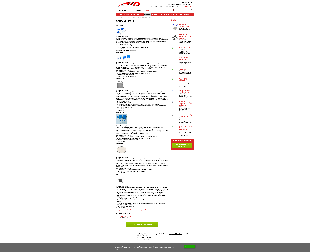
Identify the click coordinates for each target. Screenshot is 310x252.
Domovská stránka (120, 17)
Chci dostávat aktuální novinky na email (182, 145)
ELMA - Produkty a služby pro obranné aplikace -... (185, 103)
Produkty (128, 17)
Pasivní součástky (135, 17)
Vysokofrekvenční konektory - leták (185, 91)
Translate (147, 10)
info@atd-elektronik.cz (187, 6)
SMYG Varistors (148, 17)
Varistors (142, 17)
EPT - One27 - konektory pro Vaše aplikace (185, 36)
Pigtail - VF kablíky (185, 48)
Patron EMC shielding (183, 79)
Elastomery (182, 69)
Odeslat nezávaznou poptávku (142, 224)
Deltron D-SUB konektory (183, 58)
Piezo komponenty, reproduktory (185, 115)
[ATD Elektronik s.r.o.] (129, 4)
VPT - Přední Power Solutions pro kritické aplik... (185, 128)
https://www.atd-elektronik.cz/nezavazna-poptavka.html (132, 210)
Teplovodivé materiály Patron (184, 25)
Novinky (174, 20)
